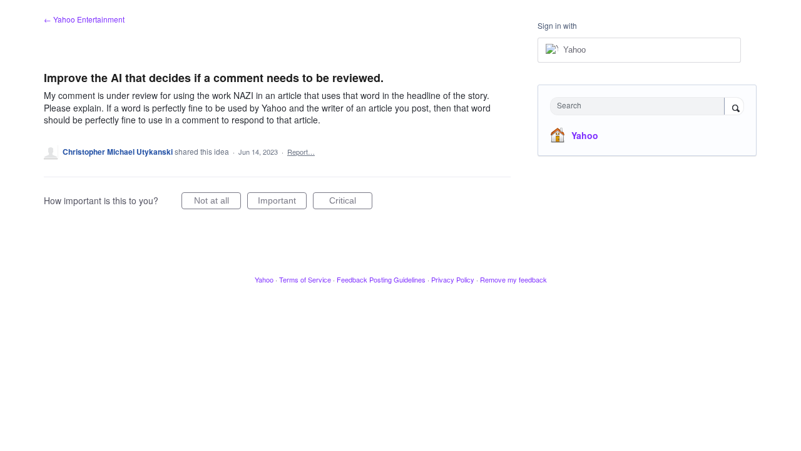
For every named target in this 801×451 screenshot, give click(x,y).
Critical (350, 202)
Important (282, 202)
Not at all (217, 202)
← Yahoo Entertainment (84, 19)
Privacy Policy (452, 279)
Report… (301, 152)
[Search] (734, 107)
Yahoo (584, 135)
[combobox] (640, 106)
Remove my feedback (513, 279)
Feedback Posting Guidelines (381, 279)
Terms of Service (305, 279)
